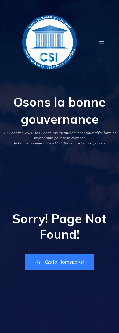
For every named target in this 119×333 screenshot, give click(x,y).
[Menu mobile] (101, 43)
